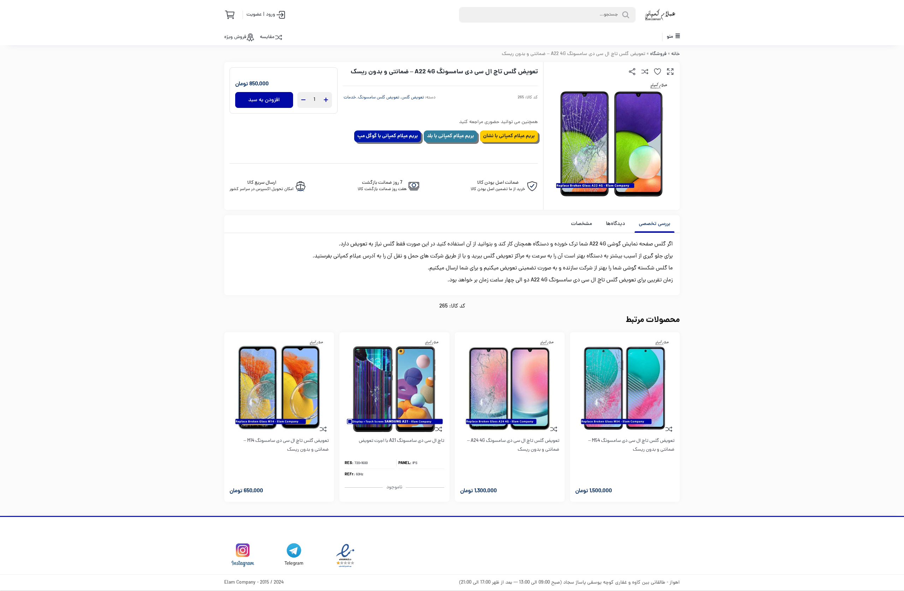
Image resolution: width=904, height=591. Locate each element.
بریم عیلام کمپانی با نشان (509, 136)
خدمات (350, 98)
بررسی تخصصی (654, 224)
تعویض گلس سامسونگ (378, 98)
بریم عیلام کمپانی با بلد (450, 136)
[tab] (654, 224)
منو (670, 37)
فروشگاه (658, 54)
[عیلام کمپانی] (660, 15)
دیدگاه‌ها (615, 224)
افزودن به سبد (264, 100)
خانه (675, 54)
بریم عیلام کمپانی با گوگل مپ (387, 136)
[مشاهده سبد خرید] (232, 14)
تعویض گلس (413, 98)
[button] (670, 71)
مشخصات (581, 224)
